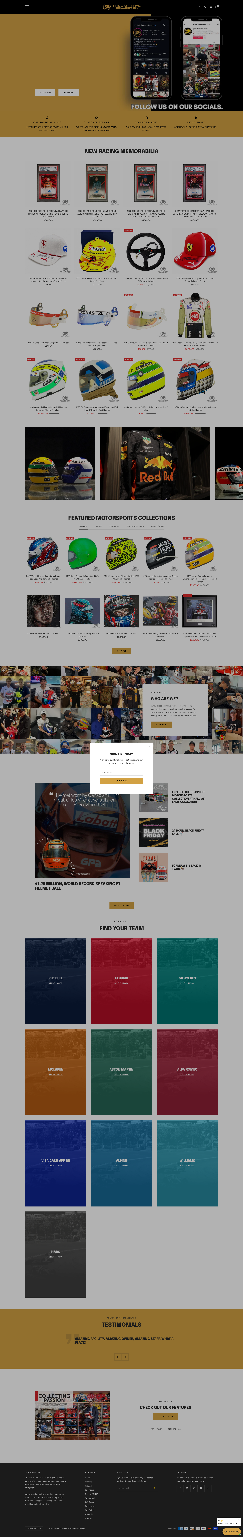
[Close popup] (238, 1520)
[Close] (149, 746)
